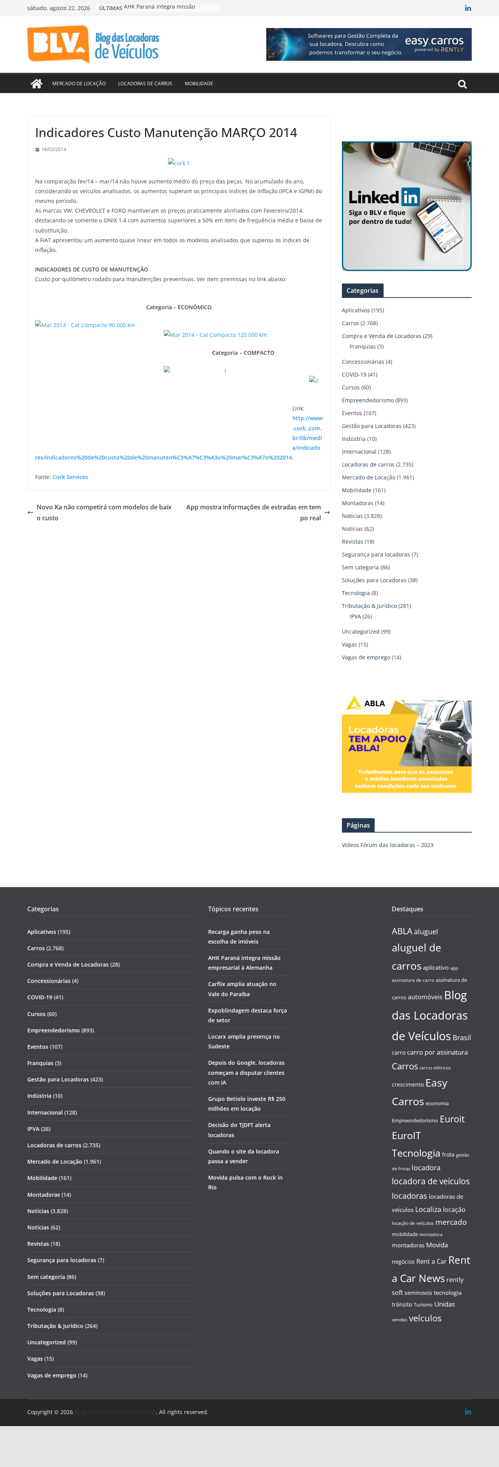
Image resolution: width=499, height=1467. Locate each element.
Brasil (462, 1037)
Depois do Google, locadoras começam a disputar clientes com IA (246, 1072)
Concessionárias (363, 361)
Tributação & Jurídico (369, 605)
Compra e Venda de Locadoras (381, 336)
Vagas (349, 644)
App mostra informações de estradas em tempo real (253, 513)
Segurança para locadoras (376, 554)
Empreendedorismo (368, 400)
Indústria (354, 438)
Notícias (352, 516)
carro (398, 1052)
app (454, 968)
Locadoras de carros (145, 83)
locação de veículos (413, 1223)
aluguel (426, 931)
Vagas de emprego (366, 657)
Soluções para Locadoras (374, 580)
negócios (403, 1261)
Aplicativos (356, 310)
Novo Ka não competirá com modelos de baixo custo (104, 513)
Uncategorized (361, 631)
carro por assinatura (437, 1052)
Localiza (428, 1209)
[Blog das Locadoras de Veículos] (36, 83)
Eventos (352, 413)
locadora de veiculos (431, 1181)
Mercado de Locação (79, 83)
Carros (350, 323)
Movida (437, 1244)
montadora (430, 1234)
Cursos (351, 387)
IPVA (355, 616)
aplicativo (436, 967)
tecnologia (448, 1292)
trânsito (402, 1304)
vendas (399, 1319)
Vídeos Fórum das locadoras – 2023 (388, 845)
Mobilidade (199, 83)
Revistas (352, 541)
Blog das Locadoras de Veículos (430, 1015)
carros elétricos (435, 1068)
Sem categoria (360, 567)
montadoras (408, 1245)
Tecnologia (356, 593)
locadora (426, 1167)
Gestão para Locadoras (372, 426)
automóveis (425, 997)
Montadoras (357, 503)
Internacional (359, 451)
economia (437, 1103)
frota (448, 1154)
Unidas (444, 1304)
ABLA (402, 931)
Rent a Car (431, 1261)
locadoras (409, 1195)
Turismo (423, 1304)
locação (454, 1209)
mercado (451, 1222)
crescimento (408, 1084)
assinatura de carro (413, 980)
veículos (425, 1318)
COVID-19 (354, 374)
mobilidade (405, 1234)
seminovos (418, 1292)
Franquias (363, 346)
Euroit (452, 1119)
